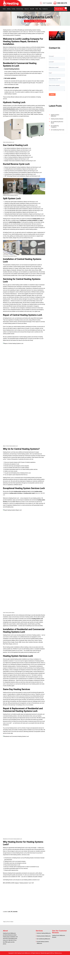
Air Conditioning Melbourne (43, 938)
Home (4, 8)
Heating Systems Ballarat (57, 119)
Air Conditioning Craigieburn (55, 126)
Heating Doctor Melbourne (23, 953)
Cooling (13, 8)
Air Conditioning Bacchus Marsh (57, 122)
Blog (40, 8)
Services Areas (19, 8)
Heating (8, 8)
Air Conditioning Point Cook (57, 129)
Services (31, 21)
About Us (26, 8)
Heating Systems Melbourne (55, 115)
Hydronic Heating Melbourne (44, 933)
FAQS (36, 8)
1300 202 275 (62, 3)
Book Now (59, 9)
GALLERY (32, 8)
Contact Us (45, 8)
